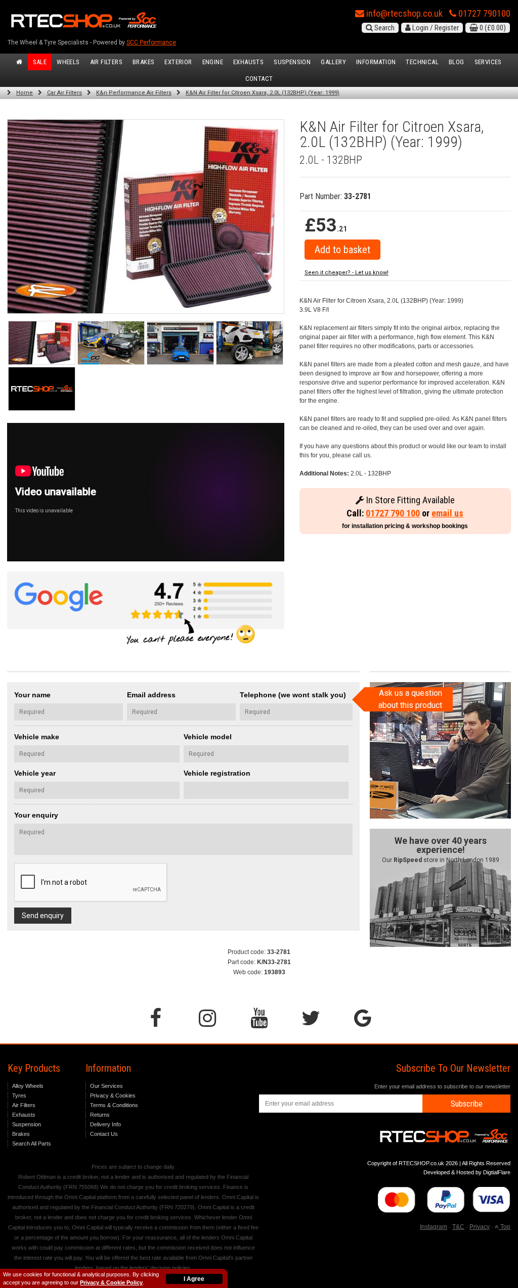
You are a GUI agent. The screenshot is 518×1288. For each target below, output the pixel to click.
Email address (151, 695)
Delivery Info (105, 1124)
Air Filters (106, 62)
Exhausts (248, 62)
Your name (32, 695)
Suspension (292, 62)
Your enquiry (36, 815)
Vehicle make (36, 737)
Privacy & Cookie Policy (111, 1282)
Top (504, 1226)
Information (376, 62)
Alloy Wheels (28, 1086)
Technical (422, 62)
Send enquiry (43, 916)
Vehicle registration (217, 773)
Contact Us (104, 1134)
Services (488, 62)
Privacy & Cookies (113, 1095)
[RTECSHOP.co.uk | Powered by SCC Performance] (111, 343)
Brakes (143, 62)
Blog (456, 62)
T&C (458, 1226)
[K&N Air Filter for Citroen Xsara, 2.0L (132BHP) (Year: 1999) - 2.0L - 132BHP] (145, 216)
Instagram (433, 1226)
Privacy (479, 1226)
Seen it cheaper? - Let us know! (346, 272)
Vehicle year (35, 773)
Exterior (178, 62)
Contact (259, 78)
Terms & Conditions (114, 1105)
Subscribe (467, 1104)
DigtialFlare (496, 1172)
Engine (212, 62)
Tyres (19, 1095)
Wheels (68, 62)
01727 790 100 (393, 513)
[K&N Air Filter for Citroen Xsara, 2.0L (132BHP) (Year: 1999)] (41, 343)
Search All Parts (31, 1143)
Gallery (333, 62)
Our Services (106, 1086)
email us (447, 513)
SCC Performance (151, 42)
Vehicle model (208, 737)
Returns (100, 1115)
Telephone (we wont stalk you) (293, 695)
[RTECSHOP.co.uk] (41, 389)
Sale (40, 62)
